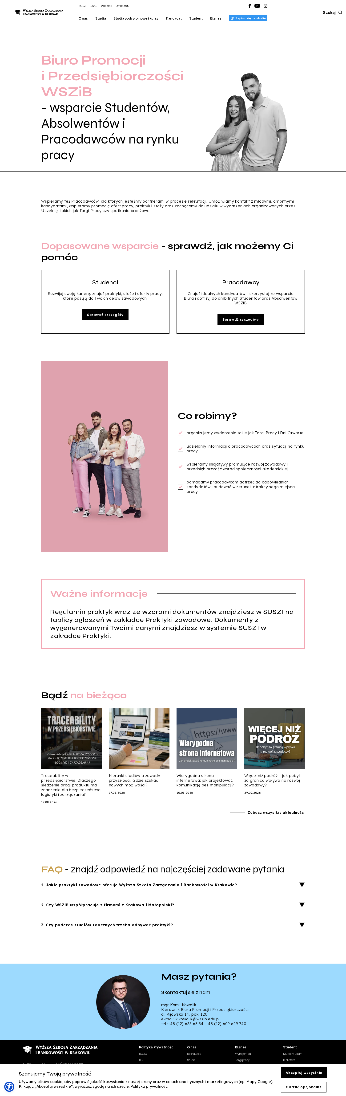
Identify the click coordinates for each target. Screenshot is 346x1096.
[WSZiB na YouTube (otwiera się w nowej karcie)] (257, 6)
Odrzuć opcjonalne (304, 1087)
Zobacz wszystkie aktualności (276, 812)
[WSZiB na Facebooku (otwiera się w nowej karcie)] (250, 6)
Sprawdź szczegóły (105, 315)
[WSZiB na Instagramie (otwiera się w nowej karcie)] (265, 6)
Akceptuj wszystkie (304, 1073)
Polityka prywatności (149, 1086)
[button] (9, 1087)
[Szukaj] (339, 12)
